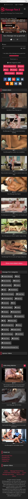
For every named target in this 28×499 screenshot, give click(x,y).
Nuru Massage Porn (10, 66)
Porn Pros (5, 329)
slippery (20, 73)
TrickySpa (16, 338)
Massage (5, 311)
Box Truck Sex (6, 280)
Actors (6, 471)
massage (14, 69)
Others (19, 325)
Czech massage (7, 285)
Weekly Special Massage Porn (10, 347)
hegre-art (19, 298)
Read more (13, 59)
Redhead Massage (7, 334)
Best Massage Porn (7, 455)
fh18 (4, 289)
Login (16, 4)
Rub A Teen (6, 338)
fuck (7, 69)
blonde (21, 66)
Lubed (18, 307)
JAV (14, 302)
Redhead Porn (6, 459)
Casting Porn (5, 461)
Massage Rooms (7, 316)
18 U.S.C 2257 (20, 474)
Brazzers (17, 280)
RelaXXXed (20, 334)
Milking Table (13, 320)
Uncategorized (6, 342)
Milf (4, 320)
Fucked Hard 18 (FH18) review (11, 472)
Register (21, 4)
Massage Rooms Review (17, 471)
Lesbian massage (7, 307)
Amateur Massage (7, 276)
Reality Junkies (16, 329)
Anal (18, 276)
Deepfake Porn (6, 457)
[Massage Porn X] (11, 9)
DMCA (14, 476)
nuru (22, 69)
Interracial (5, 302)
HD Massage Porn (7, 298)
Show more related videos (14, 263)
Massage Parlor (16, 311)
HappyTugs (20, 294)
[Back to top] (23, 494)
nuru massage (10, 73)
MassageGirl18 (19, 316)
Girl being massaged (8, 294)
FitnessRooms (13, 289)
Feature (18, 285)
